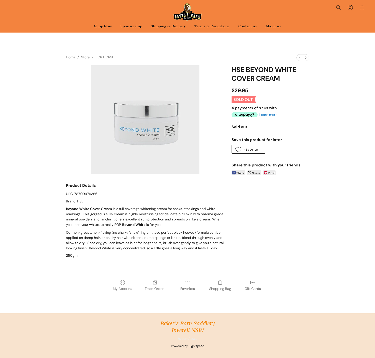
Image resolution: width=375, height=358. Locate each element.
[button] (187, 12)
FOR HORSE (104, 57)
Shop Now (103, 26)
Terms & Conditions (212, 26)
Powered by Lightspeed (187, 346)
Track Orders (155, 288)
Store (85, 57)
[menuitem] (300, 57)
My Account (122, 288)
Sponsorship (131, 26)
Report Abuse (187, 338)
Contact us (247, 26)
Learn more (268, 114)
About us (273, 26)
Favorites (187, 288)
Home (70, 57)
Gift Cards (253, 288)
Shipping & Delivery (168, 26)
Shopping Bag (220, 288)
